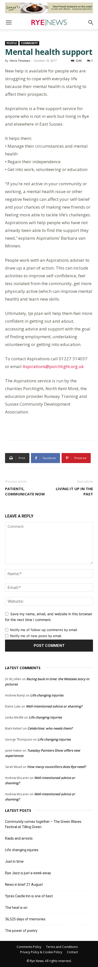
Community (29, 43)
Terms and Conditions (62, 947)
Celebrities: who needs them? (50, 728)
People (12, 43)
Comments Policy (29, 947)
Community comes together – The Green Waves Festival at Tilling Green (43, 824)
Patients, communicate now (25, 491)
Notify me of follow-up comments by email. (44, 630)
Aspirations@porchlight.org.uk (53, 366)
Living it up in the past (74, 491)
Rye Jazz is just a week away (28, 873)
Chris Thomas (20, 60)
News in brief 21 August (24, 885)
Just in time (14, 861)
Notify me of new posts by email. (36, 636)
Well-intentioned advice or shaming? (54, 706)
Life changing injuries (46, 695)
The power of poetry (21, 931)
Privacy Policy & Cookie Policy (41, 952)
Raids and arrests (19, 838)
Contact (72, 952)
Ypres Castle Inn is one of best (29, 896)
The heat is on (16, 908)
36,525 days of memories (25, 919)
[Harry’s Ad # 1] (49, 8)
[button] (9, 22)
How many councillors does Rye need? (56, 766)
